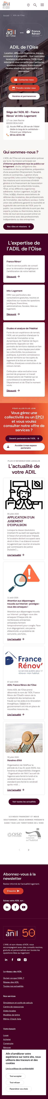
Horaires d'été (14, 760)
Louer (6, 1035)
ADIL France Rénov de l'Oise (21, 684)
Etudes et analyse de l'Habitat (22, 328)
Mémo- (12, 1019)
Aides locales (9, 1010)
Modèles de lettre (11, 1015)
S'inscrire (11, 891)
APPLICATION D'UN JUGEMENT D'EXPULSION (20, 521)
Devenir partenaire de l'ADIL (22, 438)
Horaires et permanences (24, 96)
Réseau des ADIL (11, 982)
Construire (8, 1043)
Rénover (7, 1047)
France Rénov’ (14, 261)
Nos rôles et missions (17, 226)
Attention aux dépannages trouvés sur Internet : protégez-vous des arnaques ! (23, 603)
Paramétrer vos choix (19, 1089)
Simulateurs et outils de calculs (18, 1002)
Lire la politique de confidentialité (20, 1068)
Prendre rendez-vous (26, 88)
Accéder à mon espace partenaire (26, 446)
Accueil (6, 15)
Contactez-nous (26, 79)
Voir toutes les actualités (24, 801)
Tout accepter (16, 1076)
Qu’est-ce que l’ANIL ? (13, 978)
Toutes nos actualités (13, 986)
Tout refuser (15, 1082)
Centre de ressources (13, 1006)
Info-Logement (14, 290)
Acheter (7, 1039)
